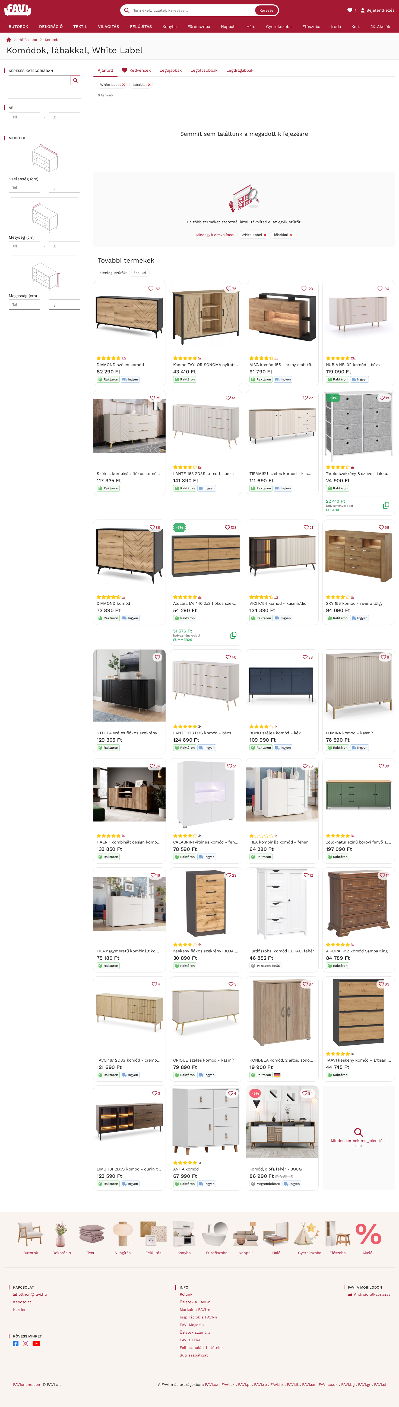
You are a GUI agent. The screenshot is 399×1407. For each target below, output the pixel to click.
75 (234, 289)
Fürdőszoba (216, 1253)
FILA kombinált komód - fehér (278, 842)
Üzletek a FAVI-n (195, 1302)
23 (234, 875)
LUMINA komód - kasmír (349, 733)
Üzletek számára (195, 1332)
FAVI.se (309, 1384)
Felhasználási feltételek (202, 1347)
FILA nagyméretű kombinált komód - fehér (138, 951)
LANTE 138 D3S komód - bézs (202, 733)
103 (233, 527)
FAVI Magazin (192, 1325)
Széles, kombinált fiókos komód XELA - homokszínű (147, 473)
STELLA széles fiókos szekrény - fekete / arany (143, 733)
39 (387, 766)
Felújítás (153, 1253)
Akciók (368, 1253)
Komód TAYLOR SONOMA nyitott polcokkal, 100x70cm (224, 364)
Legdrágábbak (240, 70)
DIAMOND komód (113, 603)
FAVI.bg (348, 1384)
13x (353, 358)
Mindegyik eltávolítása (215, 235)
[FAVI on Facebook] (15, 1343)
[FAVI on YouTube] (36, 1343)
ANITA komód (186, 1169)
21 (311, 527)
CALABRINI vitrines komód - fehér (206, 842)
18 (387, 398)
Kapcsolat (22, 1302)
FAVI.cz (212, 1384)
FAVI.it (293, 1384)
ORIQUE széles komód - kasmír (203, 1060)
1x (275, 726)
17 (387, 875)
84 (310, 1093)
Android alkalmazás (372, 1294)
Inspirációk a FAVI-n (198, 1317)
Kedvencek (140, 70)
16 (158, 875)
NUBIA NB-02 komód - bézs (353, 364)
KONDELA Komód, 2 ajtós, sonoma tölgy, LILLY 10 (296, 1060)
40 (234, 657)
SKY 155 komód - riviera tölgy (354, 603)
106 (386, 289)
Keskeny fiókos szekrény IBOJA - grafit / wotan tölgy (224, 951)
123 (310, 289)
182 (157, 289)
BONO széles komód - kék (275, 733)
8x (276, 358)
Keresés (266, 10)
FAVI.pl (245, 1384)
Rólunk (186, 1294)
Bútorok (30, 1253)
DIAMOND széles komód (120, 364)
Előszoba (338, 1253)
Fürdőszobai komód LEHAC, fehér (281, 951)
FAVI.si (380, 1384)
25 (158, 398)
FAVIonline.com (27, 1384)
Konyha (184, 1253)
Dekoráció (61, 1253)
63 (387, 984)
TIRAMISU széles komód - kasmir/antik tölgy (292, 473)
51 (234, 766)
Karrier (19, 1309)
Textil (92, 1253)
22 (311, 398)
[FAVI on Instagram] (25, 1343)
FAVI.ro (261, 1384)
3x (200, 597)
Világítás (123, 1253)
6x (200, 467)
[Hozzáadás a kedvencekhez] (157, 657)
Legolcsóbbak (204, 70)
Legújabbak (171, 70)
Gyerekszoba (309, 1253)
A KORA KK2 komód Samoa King (357, 951)
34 (158, 766)
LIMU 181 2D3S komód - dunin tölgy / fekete (140, 1169)
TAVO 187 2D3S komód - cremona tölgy (134, 1060)
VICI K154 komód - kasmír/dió (277, 603)
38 (310, 657)
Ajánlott (105, 70)
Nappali (246, 1253)
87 (311, 984)
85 (158, 527)
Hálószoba (27, 39)
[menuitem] (18, 27)
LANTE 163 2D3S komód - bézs (203, 473)
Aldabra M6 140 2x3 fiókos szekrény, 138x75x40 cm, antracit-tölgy (236, 603)
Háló (276, 1253)
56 (387, 527)
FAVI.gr (365, 1384)
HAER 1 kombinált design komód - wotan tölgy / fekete (150, 842)
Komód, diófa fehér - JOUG (275, 1169)
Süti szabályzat (194, 1355)
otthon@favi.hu (32, 1294)
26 (310, 766)
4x (352, 467)
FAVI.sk (228, 1384)
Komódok (53, 39)
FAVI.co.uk (329, 1384)
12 (311, 875)
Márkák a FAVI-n (195, 1309)
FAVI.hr (277, 1384)
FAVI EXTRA (190, 1340)
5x (200, 358)
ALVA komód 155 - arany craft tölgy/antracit (290, 364)
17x (124, 358)
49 (234, 398)
